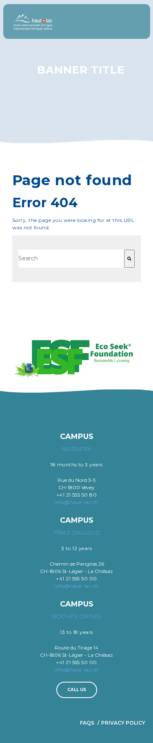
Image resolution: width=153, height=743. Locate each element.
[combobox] (71, 259)
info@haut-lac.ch (76, 502)
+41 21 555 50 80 (76, 495)
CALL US (76, 689)
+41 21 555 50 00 (76, 578)
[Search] (129, 259)
